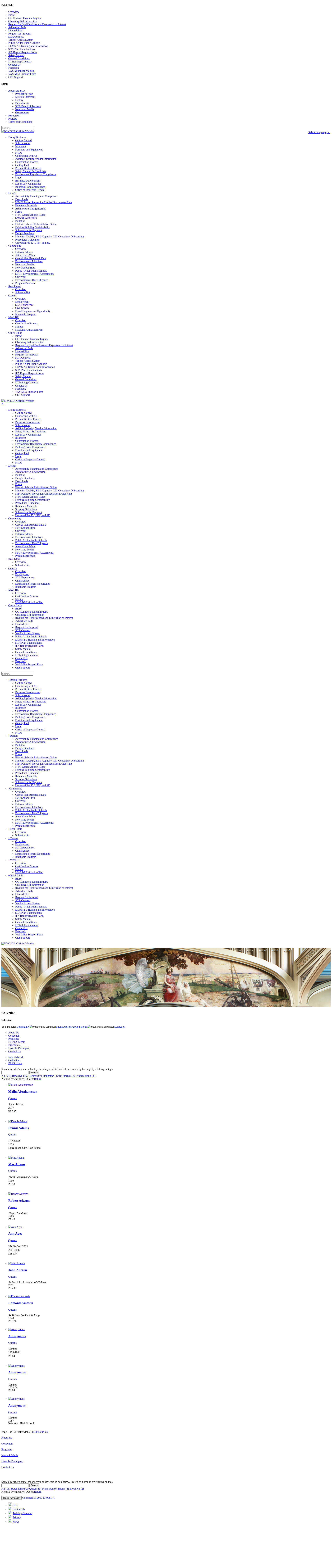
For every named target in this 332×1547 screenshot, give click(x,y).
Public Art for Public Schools (24, 42)
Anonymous (17, 1336)
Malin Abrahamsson (22, 1091)
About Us (13, 1032)
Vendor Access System (20, 39)
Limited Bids (15, 30)
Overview (13, 11)
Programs (13, 1038)
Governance (22, 112)
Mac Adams (16, 1164)
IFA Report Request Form (22, 52)
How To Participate (19, 1048)
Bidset (11, 14)
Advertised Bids (17, 27)
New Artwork (16, 1057)
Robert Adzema (19, 1200)
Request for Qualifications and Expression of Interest (37, 24)
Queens (12, 1098)
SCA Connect (16, 36)
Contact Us (14, 64)
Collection (14, 1035)
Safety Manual (16, 55)
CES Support (15, 77)
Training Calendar (22, 1513)
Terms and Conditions (20, 121)
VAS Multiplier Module (21, 70)
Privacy (17, 1517)
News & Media (16, 1041)
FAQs (16, 1521)
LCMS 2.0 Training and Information (28, 46)
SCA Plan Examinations (21, 49)
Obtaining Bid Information (22, 21)
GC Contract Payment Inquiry (24, 18)
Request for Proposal (19, 33)
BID (15, 1505)
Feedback (13, 67)
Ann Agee (15, 1233)
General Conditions (19, 58)
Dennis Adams (18, 1128)
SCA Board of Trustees (28, 106)
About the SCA (16, 90)
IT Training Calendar (19, 61)
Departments (22, 103)
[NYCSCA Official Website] (17, 131)
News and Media (24, 109)
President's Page (24, 93)
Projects (12, 118)
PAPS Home (15, 1063)
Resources (14, 115)
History (19, 100)
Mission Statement (25, 96)
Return (38, 1078)
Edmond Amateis (20, 1303)
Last (46, 1431)
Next (41, 1431)
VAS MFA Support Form (22, 73)
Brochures (14, 1044)
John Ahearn (17, 1270)
